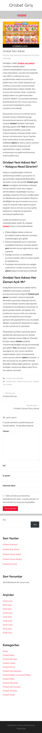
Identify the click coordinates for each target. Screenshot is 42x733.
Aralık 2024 (7, 621)
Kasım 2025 (8, 601)
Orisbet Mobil (8, 679)
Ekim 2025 (7, 605)
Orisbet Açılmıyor (10, 544)
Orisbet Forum (9, 667)
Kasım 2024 (8, 625)
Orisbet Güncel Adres (12, 554)
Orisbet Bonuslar (10, 659)
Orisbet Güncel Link (24, 381)
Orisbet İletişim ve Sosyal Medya (17, 675)
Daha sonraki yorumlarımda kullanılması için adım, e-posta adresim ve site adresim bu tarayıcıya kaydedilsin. (21, 499)
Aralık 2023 (7, 633)
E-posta (7, 476)
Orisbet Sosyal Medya (12, 559)
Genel (5, 651)
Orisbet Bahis (8, 655)
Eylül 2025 (7, 609)
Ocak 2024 (7, 629)
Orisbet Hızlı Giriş (10, 564)
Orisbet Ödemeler (10, 683)
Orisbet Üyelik (9, 695)
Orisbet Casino (9, 663)
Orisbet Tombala (10, 691)
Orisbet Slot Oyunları (12, 687)
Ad (4, 465)
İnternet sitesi (9, 486)
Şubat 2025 (7, 613)
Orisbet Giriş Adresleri (14, 378)
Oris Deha (35, 55)
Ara (4, 520)
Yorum (6, 431)
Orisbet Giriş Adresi (11, 549)
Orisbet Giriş (21, 5)
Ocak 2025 (7, 617)
